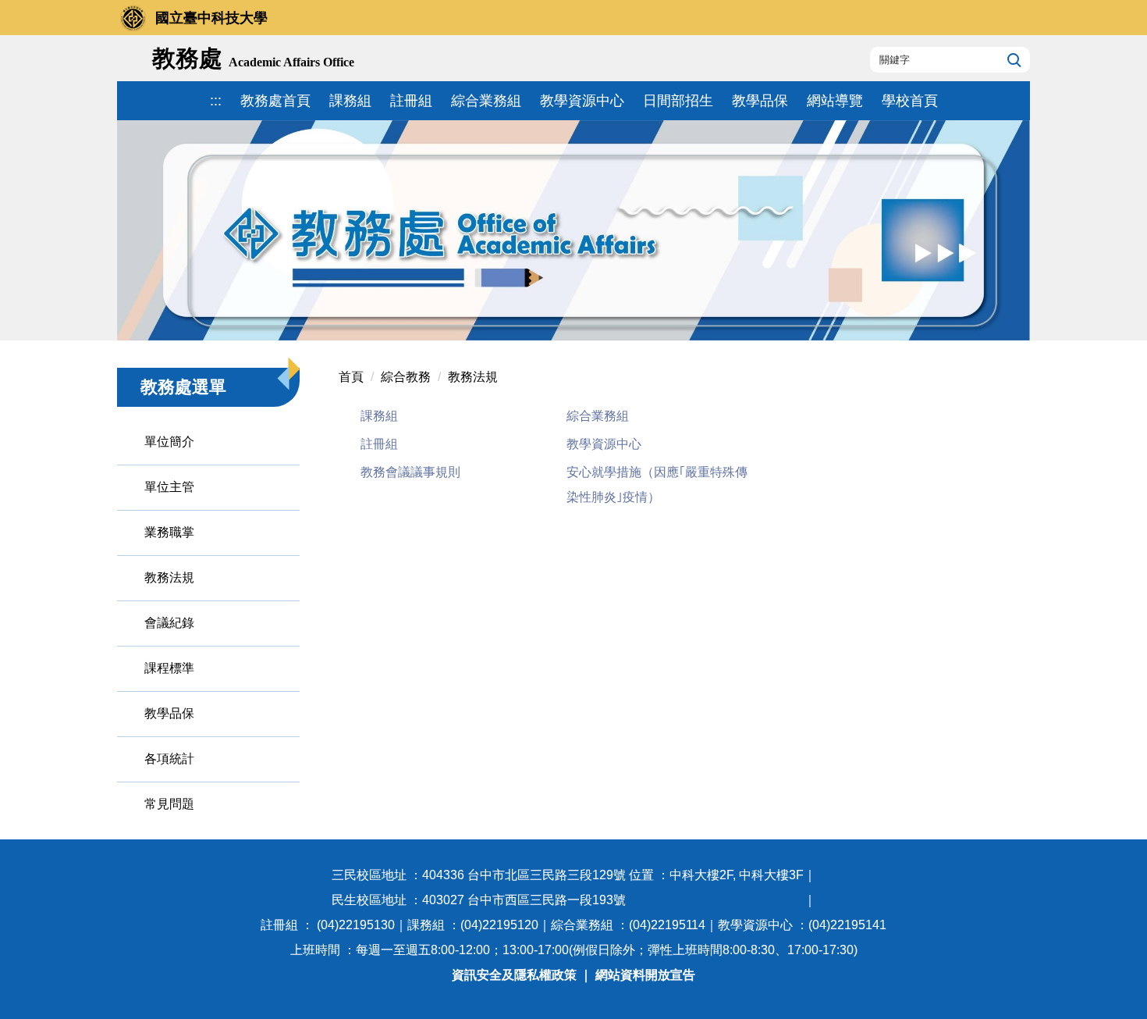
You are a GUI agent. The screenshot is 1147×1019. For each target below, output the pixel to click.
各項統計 (169, 758)
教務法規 (169, 577)
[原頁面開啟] (573, 230)
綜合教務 (406, 376)
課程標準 (169, 668)
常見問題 (169, 804)
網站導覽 (835, 101)
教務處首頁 (275, 101)
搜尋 (1012, 59)
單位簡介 (169, 441)
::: (216, 101)
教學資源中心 (582, 101)
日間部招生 (678, 101)
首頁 (351, 376)
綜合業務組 (486, 101)
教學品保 (760, 101)
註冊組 (411, 101)
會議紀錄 (169, 622)
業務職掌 (169, 532)
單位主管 (169, 486)
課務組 (350, 101)
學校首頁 (910, 101)
